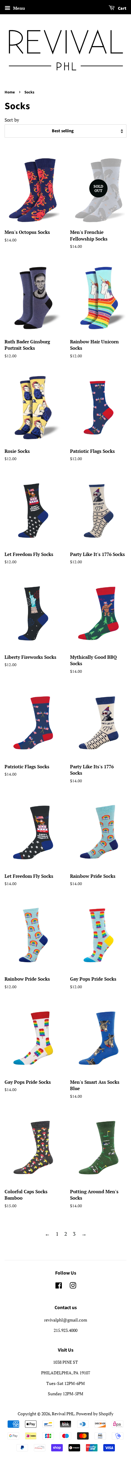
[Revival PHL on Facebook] (58, 1286)
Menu (18, 8)
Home (10, 92)
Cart (121, 8)
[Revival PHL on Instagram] (72, 1286)
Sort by (12, 120)
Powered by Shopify (94, 1414)
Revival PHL (63, 1414)
